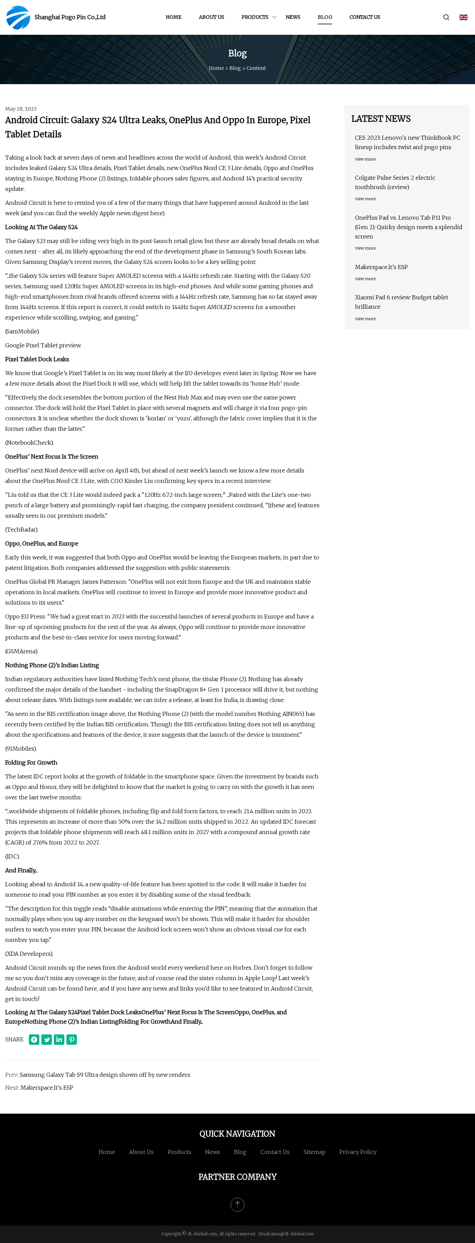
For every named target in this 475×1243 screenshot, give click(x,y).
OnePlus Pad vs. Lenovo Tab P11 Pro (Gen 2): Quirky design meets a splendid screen (408, 227)
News (293, 17)
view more (365, 159)
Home (174, 17)
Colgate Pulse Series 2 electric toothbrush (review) (395, 182)
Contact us (364, 17)
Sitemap (314, 1151)
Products (255, 17)
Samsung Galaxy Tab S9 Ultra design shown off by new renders (105, 1074)
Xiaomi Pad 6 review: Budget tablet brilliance (401, 302)
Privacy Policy (358, 1151)
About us (211, 17)
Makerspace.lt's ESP (47, 1087)
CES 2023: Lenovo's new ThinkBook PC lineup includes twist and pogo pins (407, 142)
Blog (325, 17)
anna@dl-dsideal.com (292, 1233)
